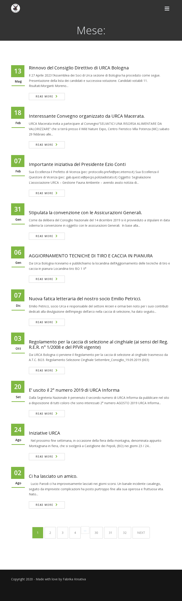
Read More (44, 96)
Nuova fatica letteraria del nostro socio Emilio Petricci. (85, 299)
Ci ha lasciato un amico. (53, 476)
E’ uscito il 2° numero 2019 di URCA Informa (74, 390)
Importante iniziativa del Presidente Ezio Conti (77, 164)
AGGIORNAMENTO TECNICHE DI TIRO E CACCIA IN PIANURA (91, 256)
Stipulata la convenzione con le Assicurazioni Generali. (85, 213)
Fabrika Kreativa (74, 579)
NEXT (141, 532)
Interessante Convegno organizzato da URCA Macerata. (87, 116)
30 (96, 532)
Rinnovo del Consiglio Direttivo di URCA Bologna (79, 68)
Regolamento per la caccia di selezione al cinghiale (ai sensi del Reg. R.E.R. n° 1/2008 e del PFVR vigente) (98, 344)
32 (125, 532)
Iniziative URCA (44, 433)
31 (110, 532)
